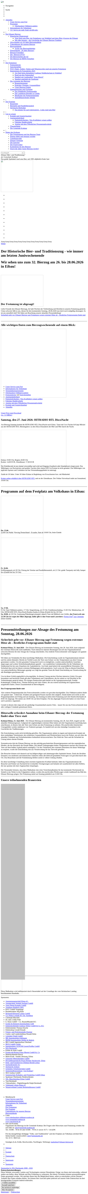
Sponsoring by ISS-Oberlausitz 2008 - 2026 (17, 1168)
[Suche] (24, 153)
